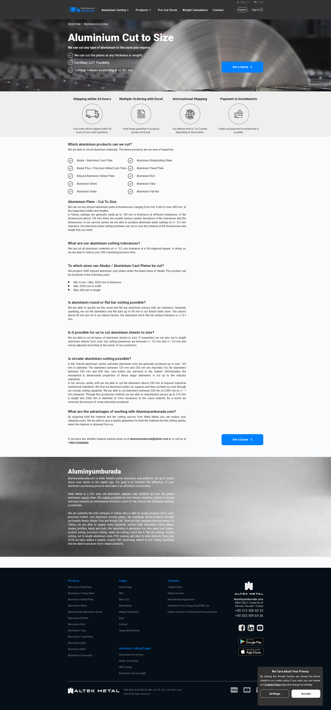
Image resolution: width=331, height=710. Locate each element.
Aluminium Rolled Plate (80, 599)
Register (242, 9)
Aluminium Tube (77, 630)
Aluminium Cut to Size (131, 654)
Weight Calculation (195, 10)
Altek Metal (125, 605)
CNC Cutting (125, 667)
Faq (121, 593)
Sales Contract (176, 593)
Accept (306, 693)
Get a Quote (241, 67)
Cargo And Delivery (129, 630)
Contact (218, 10)
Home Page (74, 23)
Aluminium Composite (80, 655)
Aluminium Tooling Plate (81, 593)
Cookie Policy (175, 587)
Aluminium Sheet (77, 605)
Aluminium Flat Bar (78, 618)
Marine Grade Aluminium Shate (85, 612)
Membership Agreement (181, 599)
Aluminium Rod (76, 624)
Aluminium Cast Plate (80, 587)
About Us (124, 599)
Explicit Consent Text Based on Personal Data (192, 612)
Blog (121, 618)
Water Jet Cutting (128, 660)
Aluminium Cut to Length (132, 673)
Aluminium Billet (77, 649)
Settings (274, 693)
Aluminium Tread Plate (80, 636)
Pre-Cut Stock (167, 10)
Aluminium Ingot (77, 643)
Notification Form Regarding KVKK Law (188, 605)
